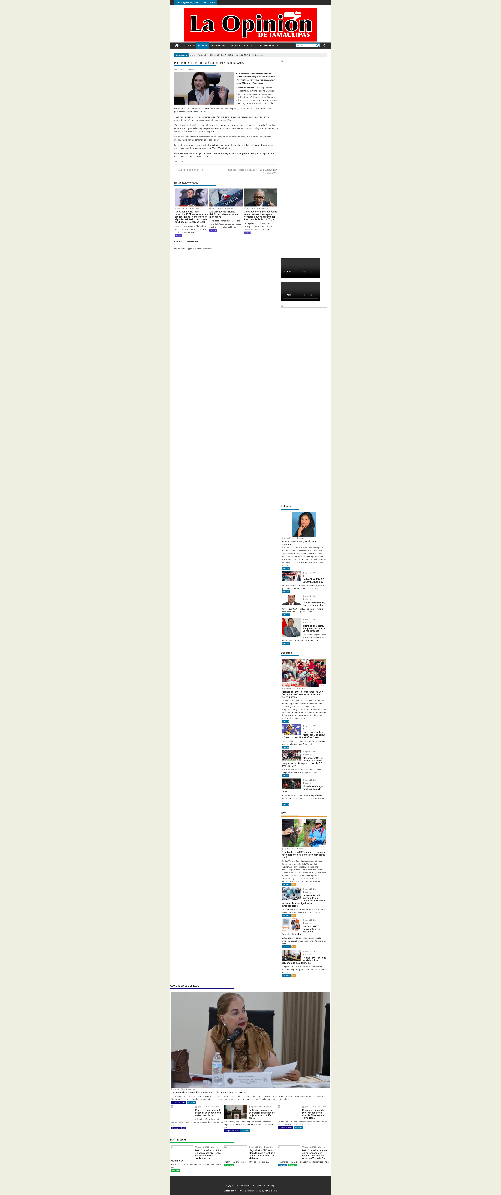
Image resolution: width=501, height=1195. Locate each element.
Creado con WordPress (234, 1190)
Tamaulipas (188, 45)
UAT (285, 45)
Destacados (286, 884)
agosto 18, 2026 (256, 1107)
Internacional (218, 45)
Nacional (202, 45)
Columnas (235, 45)
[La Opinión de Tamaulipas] (250, 41)
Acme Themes (271, 1190)
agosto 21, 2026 (311, 951)
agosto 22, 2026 (289, 688)
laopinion (193, 69)
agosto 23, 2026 (289, 849)
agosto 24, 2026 (183, 208)
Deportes (249, 45)
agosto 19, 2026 (203, 1107)
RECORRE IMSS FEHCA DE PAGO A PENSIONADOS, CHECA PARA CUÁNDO (252, 171)
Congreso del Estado (268, 45)
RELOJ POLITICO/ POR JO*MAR (190, 170)
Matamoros (175, 1170)
